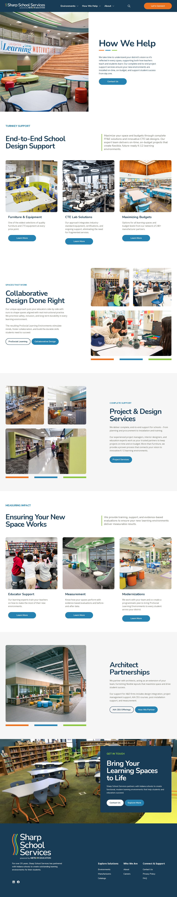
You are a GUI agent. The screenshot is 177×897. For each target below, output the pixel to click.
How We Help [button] (90, 6)
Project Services (121, 459)
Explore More (134, 802)
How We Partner (146, 709)
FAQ (145, 878)
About (126, 869)
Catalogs (102, 878)
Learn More (22, 238)
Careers (126, 873)
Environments (104, 869)
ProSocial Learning (18, 341)
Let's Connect (158, 6)
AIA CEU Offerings (122, 709)
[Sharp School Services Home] (25, 6)
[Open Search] (129, 6)
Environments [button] (68, 6)
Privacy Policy (149, 873)
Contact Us (112, 81)
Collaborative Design (45, 341)
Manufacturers (104, 873)
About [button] (107, 6)
